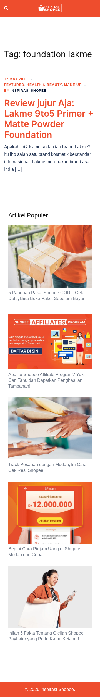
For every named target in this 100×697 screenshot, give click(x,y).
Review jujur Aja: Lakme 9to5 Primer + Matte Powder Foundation (49, 119)
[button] (6, 8)
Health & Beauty (44, 85)
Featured (14, 85)
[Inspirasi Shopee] (50, 8)
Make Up (73, 85)
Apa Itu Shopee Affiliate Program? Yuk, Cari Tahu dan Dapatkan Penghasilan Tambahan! (46, 380)
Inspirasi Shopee (28, 91)
